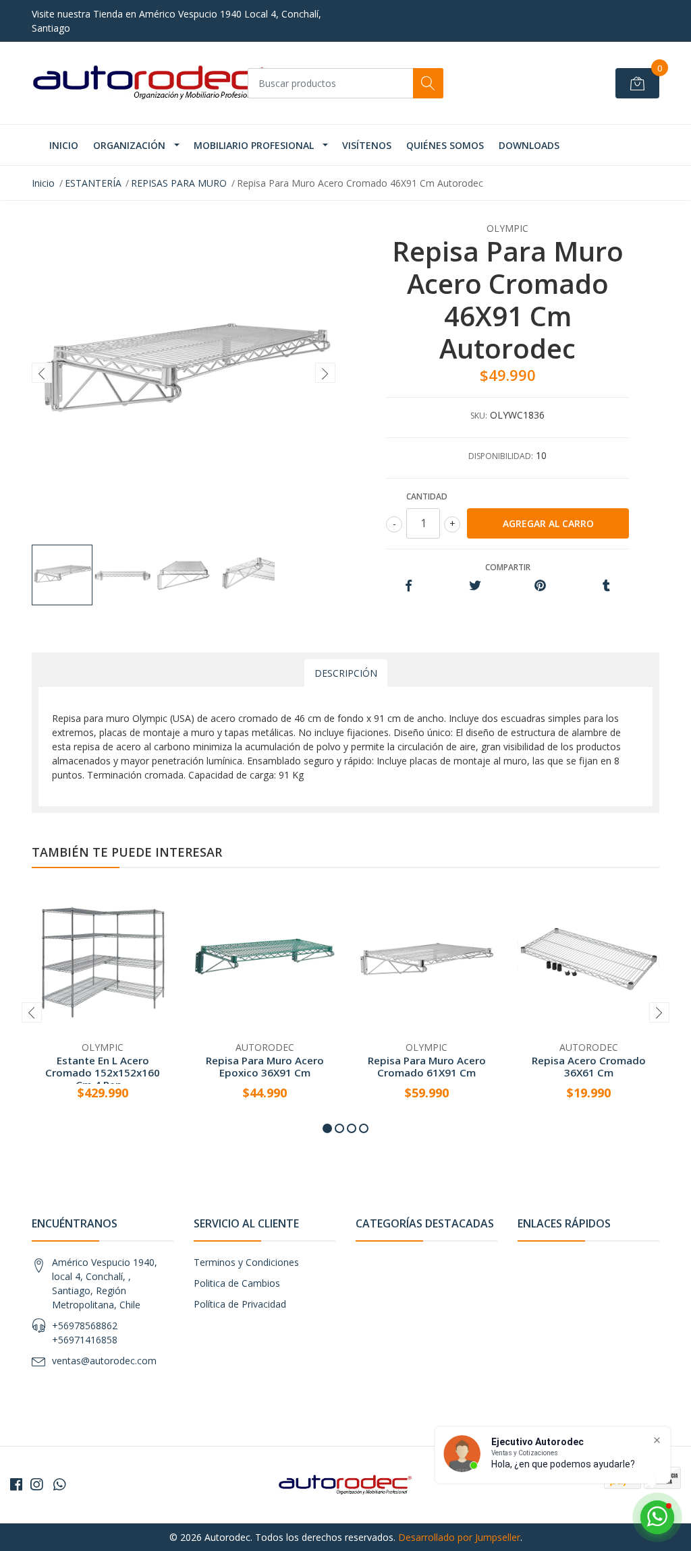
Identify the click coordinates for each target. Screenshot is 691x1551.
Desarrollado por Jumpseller (459, 1537)
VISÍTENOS (366, 145)
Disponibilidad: (500, 456)
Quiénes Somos (445, 145)
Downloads (529, 145)
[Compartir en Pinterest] (540, 586)
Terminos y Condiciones (246, 1262)
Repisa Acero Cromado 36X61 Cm (589, 1066)
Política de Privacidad (240, 1304)
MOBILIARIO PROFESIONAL (254, 145)
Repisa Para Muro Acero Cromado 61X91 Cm (427, 1066)
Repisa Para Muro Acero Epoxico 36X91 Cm (265, 1066)
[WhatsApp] (59, 1484)
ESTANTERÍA (93, 183)
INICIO (63, 145)
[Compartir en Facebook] (409, 586)
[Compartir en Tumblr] (606, 586)
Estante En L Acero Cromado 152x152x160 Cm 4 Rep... (102, 1072)
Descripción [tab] (345, 673)
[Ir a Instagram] (36, 1484)
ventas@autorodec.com (104, 1360)
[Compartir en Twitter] (474, 586)
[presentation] (42, 373)
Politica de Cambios (237, 1283)
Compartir (507, 567)
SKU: (478, 415)
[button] (327, 1128)
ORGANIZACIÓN (129, 145)
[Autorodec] (150, 83)
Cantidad (426, 496)
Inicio (43, 183)
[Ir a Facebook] (16, 1484)
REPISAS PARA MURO (179, 183)
